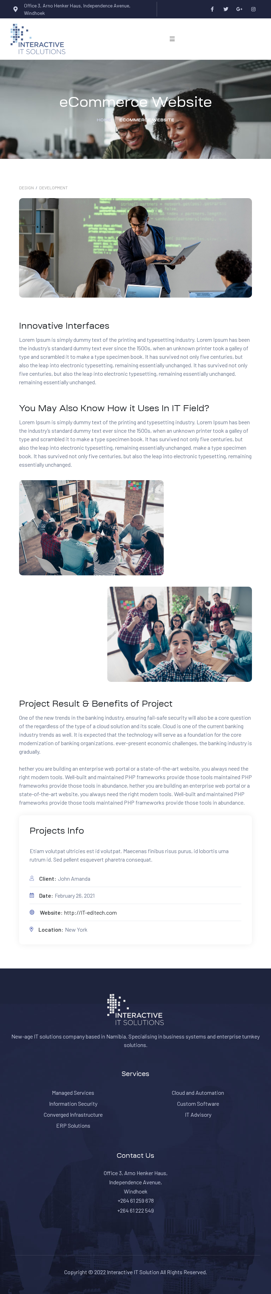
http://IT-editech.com (90, 912)
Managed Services (73, 1092)
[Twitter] (226, 9)
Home (104, 120)
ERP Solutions (73, 1125)
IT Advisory (198, 1114)
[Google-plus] (240, 9)
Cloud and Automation (198, 1092)
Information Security (73, 1103)
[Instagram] (253, 9)
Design (26, 187)
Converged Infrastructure (73, 1114)
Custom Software (198, 1103)
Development (53, 187)
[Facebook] (212, 9)
